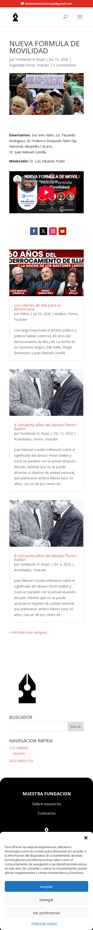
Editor (24, 313)
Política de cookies (44, 923)
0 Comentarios (64, 65)
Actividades (22, 439)
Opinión (19, 753)
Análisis (60, 313)
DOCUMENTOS (21, 761)
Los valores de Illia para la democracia (37, 307)
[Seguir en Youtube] (62, 231)
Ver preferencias (46, 912)
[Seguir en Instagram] (53, 231)
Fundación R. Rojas (30, 59)
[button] (85, 837)
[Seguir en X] (43, 231)
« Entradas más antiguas (28, 632)
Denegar (46, 899)
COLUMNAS (18, 748)
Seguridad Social (22, 65)
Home (73, 313)
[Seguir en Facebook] (34, 231)
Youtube (42, 65)
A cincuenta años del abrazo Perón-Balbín (46, 426)
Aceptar (46, 886)
